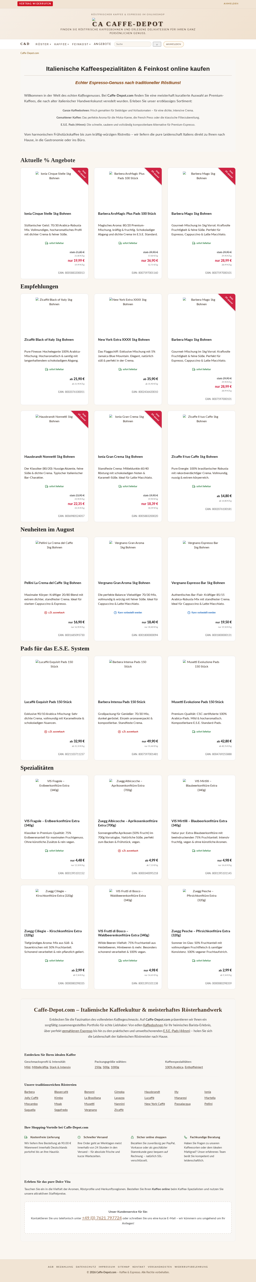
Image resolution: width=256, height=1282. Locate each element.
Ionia (207, 1091)
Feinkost (81, 44)
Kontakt (138, 1267)
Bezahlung (64, 1267)
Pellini (208, 1103)
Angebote (102, 44)
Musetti (89, 1103)
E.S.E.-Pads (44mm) (176, 1031)
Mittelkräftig (40, 1067)
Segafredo (61, 1109)
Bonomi (89, 1091)
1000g (115, 1067)
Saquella (29, 1109)
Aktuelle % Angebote (47, 160)
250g (98, 1067)
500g (106, 1067)
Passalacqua (182, 1103)
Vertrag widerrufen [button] (35, 4)
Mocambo (31, 1103)
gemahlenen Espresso (77, 1031)
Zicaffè (119, 1109)
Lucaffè (149, 1097)
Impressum (107, 1267)
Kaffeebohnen (153, 1025)
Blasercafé (61, 1091)
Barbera (29, 1091)
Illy (176, 1091)
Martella (210, 1097)
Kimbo (58, 1097)
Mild (27, 1067)
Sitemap (124, 1267)
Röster (43, 44)
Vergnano (90, 1109)
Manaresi (180, 1097)
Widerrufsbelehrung (191, 1267)
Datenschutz (86, 1267)
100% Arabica (174, 1067)
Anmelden (173, 44)
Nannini (119, 1103)
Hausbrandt (152, 1091)
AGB (51, 1267)
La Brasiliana (92, 1097)
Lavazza (119, 1097)
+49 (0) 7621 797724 (102, 1218)
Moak (58, 1103)
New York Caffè (154, 1103)
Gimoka (119, 1091)
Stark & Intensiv (60, 1067)
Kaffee (61, 44)
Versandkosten (160, 1267)
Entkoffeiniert (194, 1067)
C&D (25, 44)
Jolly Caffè (31, 1097)
